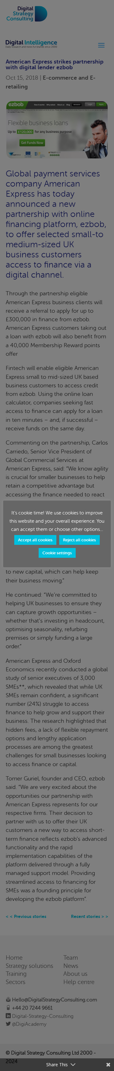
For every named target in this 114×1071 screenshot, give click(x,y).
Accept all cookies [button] (35, 540)
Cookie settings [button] (57, 553)
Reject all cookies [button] (79, 540)
